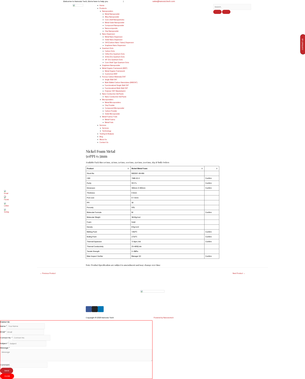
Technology (106, 131)
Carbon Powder (111, 111)
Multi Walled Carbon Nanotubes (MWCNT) (121, 82)
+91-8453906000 (116, 1)
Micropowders (107, 100)
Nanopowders (107, 11)
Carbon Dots (110, 51)
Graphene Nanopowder (111, 65)
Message (5, 348)
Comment (5, 365)
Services (102, 125)
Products (103, 8)
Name (3, 326)
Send (6, 370)
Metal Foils (109, 122)
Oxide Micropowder (112, 114)
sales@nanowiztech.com (163, 1)
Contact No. (6, 337)
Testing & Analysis (106, 134)
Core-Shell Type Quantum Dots (117, 62)
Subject (4, 343)
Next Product (239, 273)
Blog (101, 137)
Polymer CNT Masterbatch (115, 91)
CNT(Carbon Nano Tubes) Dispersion (119, 42)
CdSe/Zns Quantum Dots (115, 54)
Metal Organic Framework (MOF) (114, 68)
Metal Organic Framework (115, 71)
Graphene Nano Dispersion (115, 45)
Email (3, 332)
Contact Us (103, 142)
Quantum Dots (107, 48)
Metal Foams (110, 119)
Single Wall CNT (111, 80)
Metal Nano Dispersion (113, 37)
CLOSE (7, 376)
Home (101, 5)
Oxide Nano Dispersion (113, 40)
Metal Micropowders (113, 102)
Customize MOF (111, 74)
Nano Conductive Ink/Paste (113, 94)
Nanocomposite (111, 28)
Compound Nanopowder (114, 25)
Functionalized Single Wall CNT (117, 85)
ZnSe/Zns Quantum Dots (115, 57)
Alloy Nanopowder (112, 17)
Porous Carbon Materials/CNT (114, 77)
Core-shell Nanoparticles (114, 20)
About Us (103, 139)
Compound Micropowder (114, 108)
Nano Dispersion (108, 34)
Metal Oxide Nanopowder (114, 23)
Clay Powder (110, 105)
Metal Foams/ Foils (109, 117)
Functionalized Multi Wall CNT (116, 88)
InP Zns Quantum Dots (114, 60)
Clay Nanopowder (112, 31)
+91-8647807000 (130, 1)
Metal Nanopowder (112, 14)
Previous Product (48, 273)
